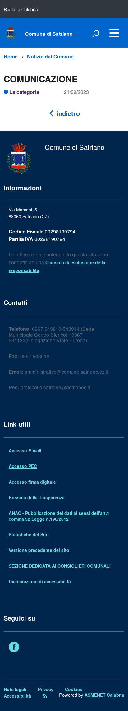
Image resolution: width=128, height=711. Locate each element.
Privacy (45, 689)
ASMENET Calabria (104, 695)
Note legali (15, 689)
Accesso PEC (23, 466)
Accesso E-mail (25, 450)
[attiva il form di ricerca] (95, 33)
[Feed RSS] (45, 696)
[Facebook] (14, 647)
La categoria (24, 91)
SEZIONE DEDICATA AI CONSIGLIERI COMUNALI (60, 566)
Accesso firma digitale (32, 482)
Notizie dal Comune (50, 56)
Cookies (73, 689)
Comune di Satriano (49, 33)
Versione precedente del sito (39, 550)
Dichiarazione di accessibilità (40, 581)
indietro (67, 113)
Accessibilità (17, 696)
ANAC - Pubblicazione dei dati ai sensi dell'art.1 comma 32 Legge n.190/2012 (59, 516)
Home (11, 56)
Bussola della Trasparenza (37, 497)
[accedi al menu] (114, 33)
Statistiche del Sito (29, 534)
